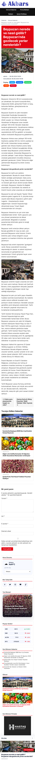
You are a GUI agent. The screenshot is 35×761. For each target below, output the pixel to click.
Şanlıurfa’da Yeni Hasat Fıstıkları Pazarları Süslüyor (16, 660)
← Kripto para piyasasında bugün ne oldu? (7, 402)
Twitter (12, 82)
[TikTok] (26, 584)
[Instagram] (15, 584)
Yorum (4, 498)
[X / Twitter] (10, 584)
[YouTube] (20, 584)
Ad (3, 516)
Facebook (19, 82)
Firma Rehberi (24, 10)
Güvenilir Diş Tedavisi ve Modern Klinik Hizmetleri (15, 667)
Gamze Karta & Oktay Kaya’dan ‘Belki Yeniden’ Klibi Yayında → (24, 402)
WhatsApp (28, 82)
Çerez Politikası (22, 14)
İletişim (10, 14)
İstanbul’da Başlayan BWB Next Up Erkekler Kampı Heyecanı (16, 653)
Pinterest (13, 85)
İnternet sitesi (6, 531)
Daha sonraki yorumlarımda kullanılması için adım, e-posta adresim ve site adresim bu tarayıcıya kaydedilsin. (16, 543)
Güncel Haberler (11, 10)
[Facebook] (5, 584)
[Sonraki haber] (29, 597)
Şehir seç (7, 567)
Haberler (3, 20)
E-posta (4, 524)
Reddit (6, 85)
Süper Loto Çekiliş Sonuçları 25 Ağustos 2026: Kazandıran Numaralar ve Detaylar (17, 656)
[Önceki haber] (25, 597)
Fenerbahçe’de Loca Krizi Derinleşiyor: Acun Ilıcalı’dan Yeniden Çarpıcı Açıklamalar (16, 663)
